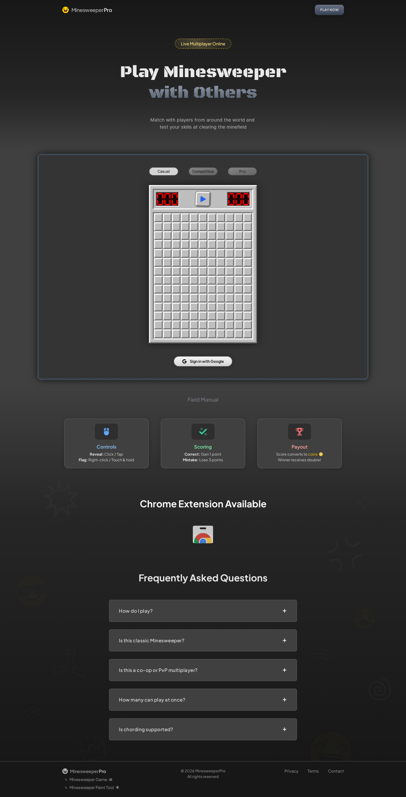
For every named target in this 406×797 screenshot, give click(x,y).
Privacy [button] (291, 770)
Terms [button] (313, 770)
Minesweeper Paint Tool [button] (92, 787)
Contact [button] (336, 770)
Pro (242, 171)
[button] (87, 10)
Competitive (203, 171)
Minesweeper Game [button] (88, 779)
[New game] (203, 199)
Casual (164, 171)
